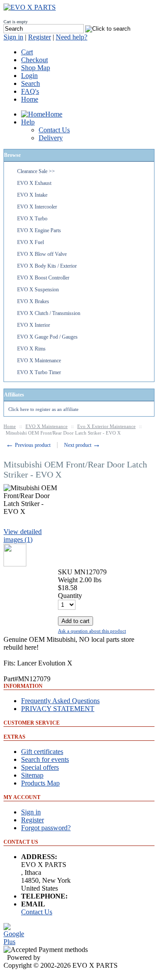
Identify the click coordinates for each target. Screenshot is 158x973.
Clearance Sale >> (36, 171)
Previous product (28, 445)
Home (29, 99)
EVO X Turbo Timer (39, 372)
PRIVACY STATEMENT (57, 708)
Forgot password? (46, 827)
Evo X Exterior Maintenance (106, 426)
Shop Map (35, 67)
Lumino (53, 957)
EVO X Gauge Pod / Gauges (47, 337)
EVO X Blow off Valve (42, 254)
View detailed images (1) (23, 535)
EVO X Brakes (33, 301)
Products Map (40, 783)
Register (39, 37)
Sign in (13, 37)
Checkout (34, 60)
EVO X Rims (31, 349)
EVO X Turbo (32, 219)
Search (30, 83)
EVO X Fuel (30, 242)
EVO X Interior (33, 325)
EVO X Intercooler (37, 207)
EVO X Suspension (38, 290)
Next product (82, 445)
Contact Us (36, 912)
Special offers (40, 767)
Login (29, 75)
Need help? (71, 37)
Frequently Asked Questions (60, 700)
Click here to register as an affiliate (43, 409)
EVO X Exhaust (34, 183)
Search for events (45, 759)
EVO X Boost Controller (43, 278)
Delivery (51, 138)
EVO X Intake (32, 195)
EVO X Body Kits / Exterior (47, 266)
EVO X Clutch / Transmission (48, 313)
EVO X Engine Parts (39, 230)
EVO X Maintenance (39, 360)
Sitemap (32, 775)
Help (28, 122)
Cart (27, 52)
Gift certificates (42, 751)
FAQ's (30, 91)
